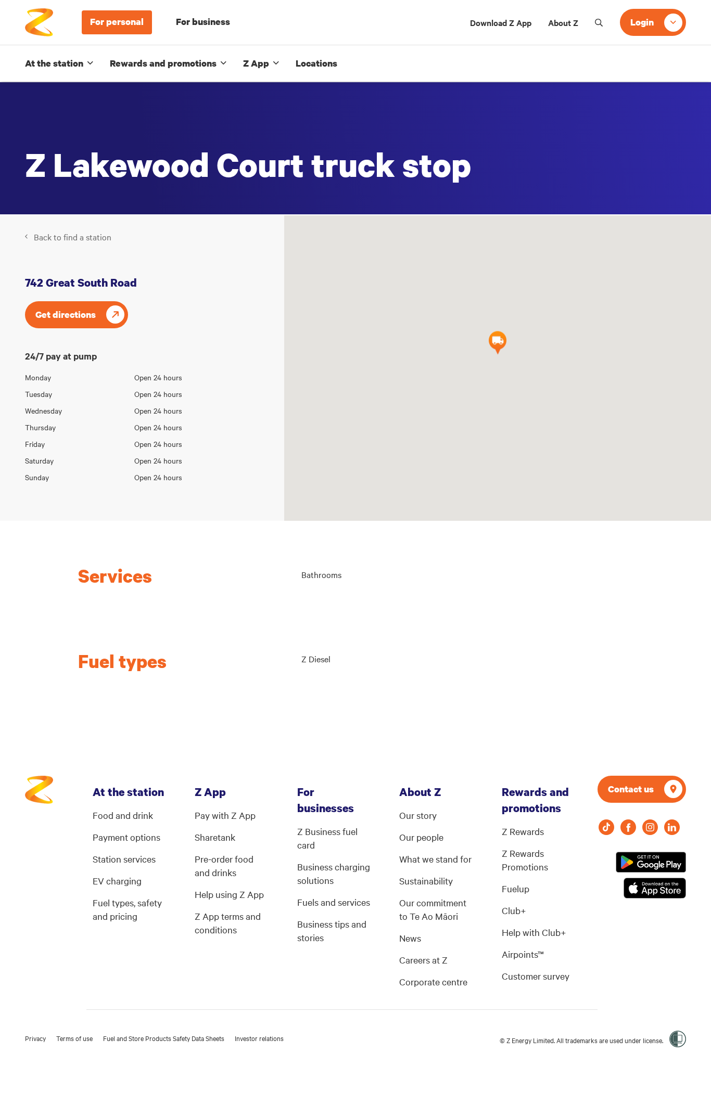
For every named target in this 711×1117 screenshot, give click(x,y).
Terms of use (74, 1038)
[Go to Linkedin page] (672, 827)
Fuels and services (333, 902)
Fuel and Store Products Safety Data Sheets (163, 1038)
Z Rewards (523, 831)
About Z (563, 22)
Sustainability (426, 881)
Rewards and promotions (163, 63)
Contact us (631, 789)
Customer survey (535, 976)
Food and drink (123, 815)
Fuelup (515, 888)
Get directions (65, 314)
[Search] (599, 22)
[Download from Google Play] (651, 862)
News (410, 938)
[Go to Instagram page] (650, 827)
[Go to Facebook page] (628, 827)
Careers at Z (423, 960)
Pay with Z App (225, 815)
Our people (421, 837)
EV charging (117, 881)
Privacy (35, 1038)
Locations (316, 63)
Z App (256, 63)
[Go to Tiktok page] (606, 827)
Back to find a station (72, 236)
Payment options (126, 837)
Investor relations (259, 1038)
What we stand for (435, 859)
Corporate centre (433, 981)
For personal (117, 22)
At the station (54, 63)
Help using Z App (229, 894)
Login (642, 22)
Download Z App (500, 22)
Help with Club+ (534, 932)
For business (203, 22)
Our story (418, 815)
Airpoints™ (523, 954)
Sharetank (215, 837)
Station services (124, 859)
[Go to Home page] (39, 795)
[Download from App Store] (655, 888)
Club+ (514, 910)
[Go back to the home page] (39, 22)
